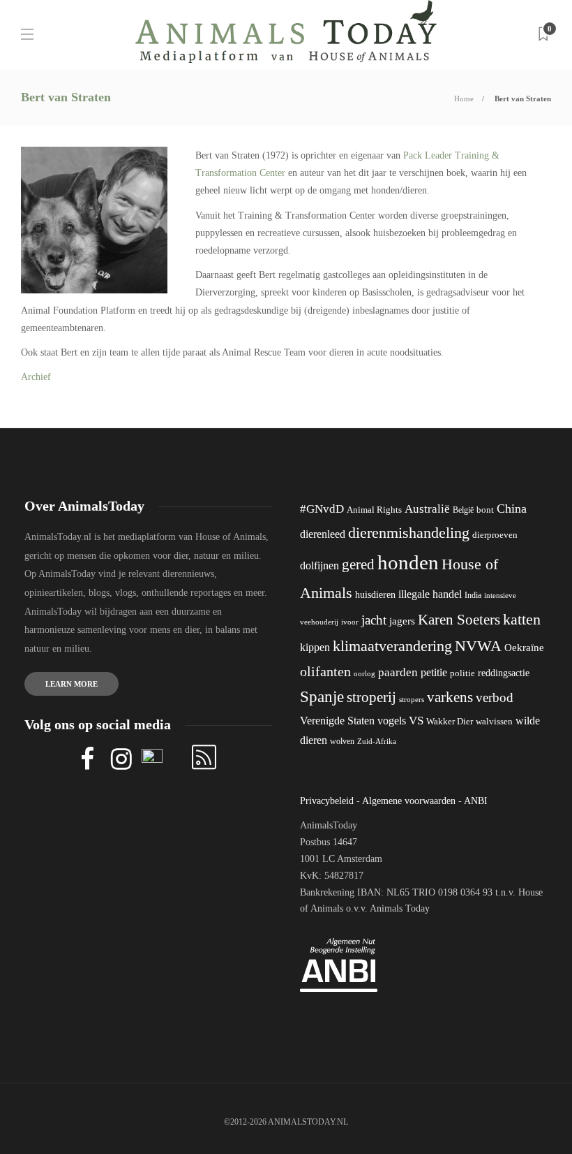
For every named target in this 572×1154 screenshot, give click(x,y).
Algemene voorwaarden (409, 801)
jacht (373, 620)
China (512, 509)
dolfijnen (319, 565)
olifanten (325, 671)
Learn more (71, 684)
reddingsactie (503, 673)
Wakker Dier (449, 721)
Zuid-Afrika (376, 741)
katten (522, 619)
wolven (342, 741)
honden (408, 562)
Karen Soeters (459, 619)
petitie (434, 672)
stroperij (371, 697)
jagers (402, 621)
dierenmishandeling (408, 532)
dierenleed (322, 534)
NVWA (478, 646)
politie (462, 673)
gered (358, 564)
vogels (391, 720)
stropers (411, 699)
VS (416, 720)
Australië (427, 509)
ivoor (350, 622)
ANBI (476, 801)
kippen (315, 647)
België (463, 510)
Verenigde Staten (337, 720)
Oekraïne (524, 647)
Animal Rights (374, 510)
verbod (494, 697)
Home (464, 98)
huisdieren (375, 595)
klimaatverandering (392, 646)
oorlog (364, 673)
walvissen (494, 721)
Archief (36, 377)
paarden (398, 672)
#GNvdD (322, 509)
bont (485, 510)
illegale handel (430, 594)
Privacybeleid (327, 801)
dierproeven (495, 535)
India (473, 595)
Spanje (322, 696)
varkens (450, 697)
